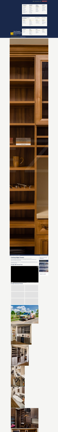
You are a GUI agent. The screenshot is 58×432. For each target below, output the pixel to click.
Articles (24, 30)
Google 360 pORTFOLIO (43, 258)
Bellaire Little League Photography (30, 34)
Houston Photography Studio (37, 32)
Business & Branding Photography (30, 8)
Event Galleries (37, 17)
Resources (24, 31)
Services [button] (23, 2)
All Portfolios (43, 17)
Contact (43, 30)
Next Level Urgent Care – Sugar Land (43, 264)
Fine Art (24, 32)
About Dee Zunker (38, 30)
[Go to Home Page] (11, 33)
